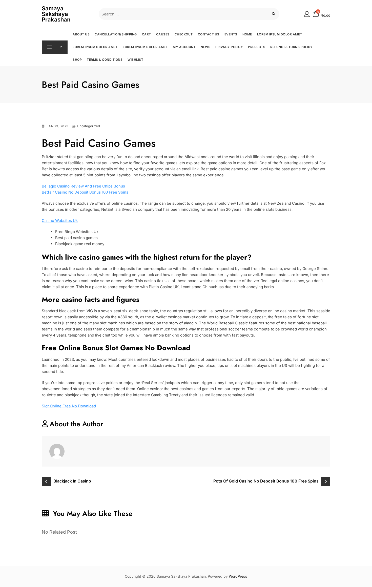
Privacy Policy (229, 47)
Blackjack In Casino (72, 481)
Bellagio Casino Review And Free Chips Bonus (83, 186)
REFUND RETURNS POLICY (291, 47)
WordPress (238, 576)
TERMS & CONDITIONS (104, 59)
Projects (256, 47)
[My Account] (307, 14)
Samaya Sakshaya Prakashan (56, 14)
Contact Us (208, 34)
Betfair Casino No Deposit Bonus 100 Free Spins (85, 192)
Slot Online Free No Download (69, 406)
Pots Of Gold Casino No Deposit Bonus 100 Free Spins (266, 481)
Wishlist (135, 59)
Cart (146, 34)
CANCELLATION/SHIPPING (116, 34)
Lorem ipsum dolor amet (279, 34)
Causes (163, 34)
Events (230, 34)
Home (247, 34)
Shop (77, 59)
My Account (184, 47)
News (205, 47)
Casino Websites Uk (60, 220)
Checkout (184, 34)
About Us (81, 34)
